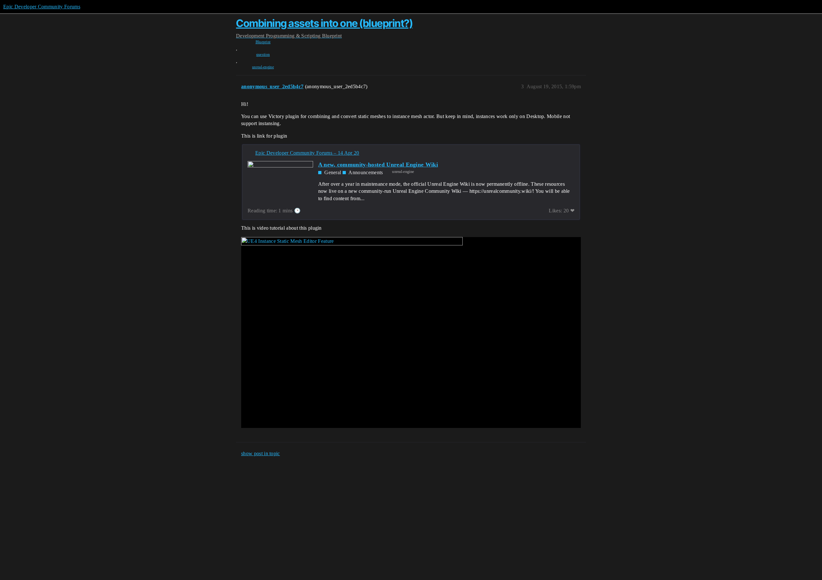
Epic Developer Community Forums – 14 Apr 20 (307, 153)
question (263, 54)
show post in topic (260, 453)
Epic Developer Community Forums (41, 6)
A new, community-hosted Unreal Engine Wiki (378, 164)
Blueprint (263, 42)
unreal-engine (263, 67)
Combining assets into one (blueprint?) (324, 23)
